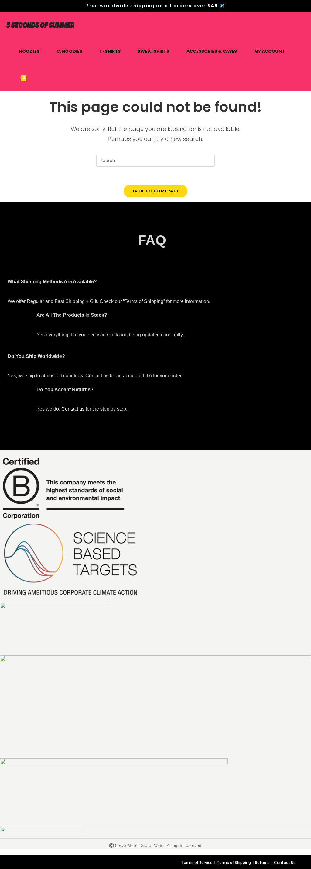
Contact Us (285, 862)
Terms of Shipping (234, 862)
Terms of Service (197, 862)
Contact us (72, 408)
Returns (262, 862)
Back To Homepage (156, 191)
